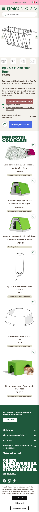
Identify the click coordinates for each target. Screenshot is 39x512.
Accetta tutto (19, 498)
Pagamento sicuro (13, 105)
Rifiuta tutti (19, 503)
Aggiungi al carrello (20, 124)
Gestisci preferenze (19, 508)
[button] (2, 37)
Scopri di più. (9, 473)
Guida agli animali (12, 453)
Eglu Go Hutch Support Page (19, 101)
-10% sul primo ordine (19, 2)
